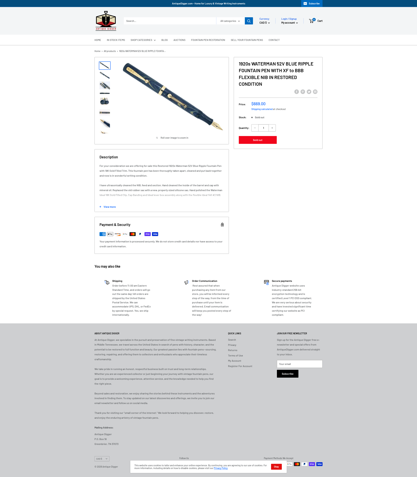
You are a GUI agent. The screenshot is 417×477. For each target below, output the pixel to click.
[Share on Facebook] (296, 91)
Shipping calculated (262, 109)
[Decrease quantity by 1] (255, 127)
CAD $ (99, 458)
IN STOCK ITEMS (116, 39)
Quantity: (244, 127)
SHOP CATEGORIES (141, 39)
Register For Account (240, 366)
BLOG (164, 39)
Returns (232, 350)
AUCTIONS (179, 39)
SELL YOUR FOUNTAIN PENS (247, 39)
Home (97, 51)
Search (232, 339)
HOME (97, 39)
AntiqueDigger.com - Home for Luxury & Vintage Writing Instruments (208, 3)
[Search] (249, 20)
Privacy (232, 344)
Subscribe (314, 3)
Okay (276, 466)
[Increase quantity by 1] (272, 127)
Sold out (257, 139)
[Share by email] (315, 91)
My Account (234, 360)
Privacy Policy (221, 468)
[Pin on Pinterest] (303, 91)
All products (110, 51)
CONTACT (274, 39)
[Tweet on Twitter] (309, 91)
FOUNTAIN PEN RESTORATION (208, 39)
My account (288, 22)
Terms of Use (235, 355)
